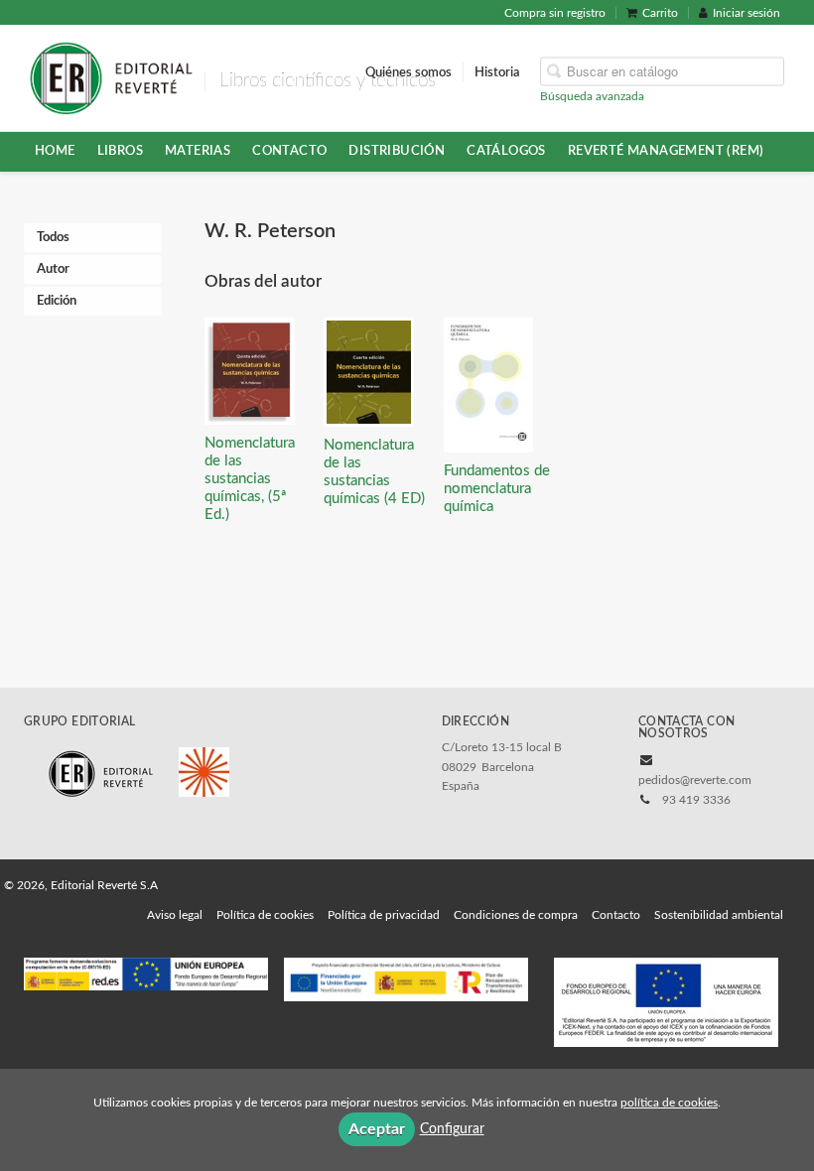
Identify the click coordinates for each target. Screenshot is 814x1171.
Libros (120, 151)
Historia (497, 71)
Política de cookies (265, 915)
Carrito (660, 13)
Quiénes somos (408, 71)
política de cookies (669, 1102)
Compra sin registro (555, 13)
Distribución (396, 151)
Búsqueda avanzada (592, 95)
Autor (53, 269)
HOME (55, 151)
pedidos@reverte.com (694, 780)
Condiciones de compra (516, 915)
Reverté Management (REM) (666, 151)
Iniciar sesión (746, 13)
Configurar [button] (452, 1129)
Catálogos (506, 151)
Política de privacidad (384, 915)
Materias (197, 151)
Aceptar (376, 1129)
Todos (53, 237)
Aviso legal (175, 915)
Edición (56, 301)
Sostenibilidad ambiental (718, 915)
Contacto (289, 151)
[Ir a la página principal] (111, 76)
